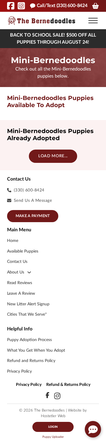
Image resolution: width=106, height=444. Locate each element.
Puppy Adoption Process (29, 339)
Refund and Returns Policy (31, 360)
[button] (93, 20)
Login (53, 426)
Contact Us (17, 261)
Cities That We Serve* (27, 314)
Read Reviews (19, 283)
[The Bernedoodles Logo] (41, 20)
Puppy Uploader (53, 436)
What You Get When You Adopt (36, 350)
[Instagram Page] (21, 6)
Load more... (53, 156)
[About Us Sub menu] (29, 272)
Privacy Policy (19, 371)
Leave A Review (21, 293)
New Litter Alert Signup (28, 304)
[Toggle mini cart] (95, 6)
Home (12, 240)
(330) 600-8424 (29, 190)
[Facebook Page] (10, 6)
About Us (15, 272)
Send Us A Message (33, 200)
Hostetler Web (53, 416)
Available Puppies (22, 251)
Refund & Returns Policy (68, 384)
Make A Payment (33, 216)
